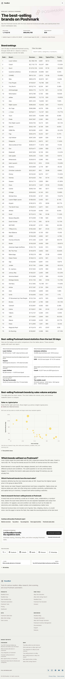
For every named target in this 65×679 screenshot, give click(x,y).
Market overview (6, 521)
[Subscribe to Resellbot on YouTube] (59, 670)
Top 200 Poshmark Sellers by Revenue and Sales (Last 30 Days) (10, 645)
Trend (59, 57)
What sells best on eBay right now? (32, 647)
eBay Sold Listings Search (40, 597)
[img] (28, 416)
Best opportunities (36, 521)
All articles (6, 567)
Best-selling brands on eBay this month (31, 656)
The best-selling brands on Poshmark (8, 655)
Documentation (38, 625)
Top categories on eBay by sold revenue (31, 650)
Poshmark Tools (5, 604)
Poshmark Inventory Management (42, 622)
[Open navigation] (62, 3)
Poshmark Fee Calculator (40, 601)
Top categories (24, 521)
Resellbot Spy (4, 597)
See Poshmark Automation (54, 533)
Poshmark (18, 11)
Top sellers (15, 521)
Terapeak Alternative (39, 618)
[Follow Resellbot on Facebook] (55, 670)
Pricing (2, 606)
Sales (40, 57)
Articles (11, 11)
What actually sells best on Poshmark (8, 649)
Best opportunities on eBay (30, 659)
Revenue (32, 57)
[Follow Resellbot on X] (48, 670)
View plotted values (7, 450)
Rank (4, 57)
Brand (11, 57)
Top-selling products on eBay (30, 653)
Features (36, 630)
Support (36, 627)
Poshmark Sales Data (6, 615)
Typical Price (50, 57)
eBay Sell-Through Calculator (41, 620)
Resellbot (4, 11)
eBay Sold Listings (5, 618)
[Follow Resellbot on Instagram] (51, 670)
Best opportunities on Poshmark (9, 658)
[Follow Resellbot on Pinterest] (62, 670)
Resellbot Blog (37, 615)
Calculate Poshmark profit (54, 537)
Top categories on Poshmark (8, 652)
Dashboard (4, 609)
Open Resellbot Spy (6, 599)
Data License (4, 620)
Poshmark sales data (48, 521)
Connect (36, 604)
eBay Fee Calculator (39, 594)
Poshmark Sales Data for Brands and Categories (10, 661)
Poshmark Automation (6, 601)
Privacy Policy (52, 676)
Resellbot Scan (5, 594)
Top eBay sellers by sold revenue (31, 645)
